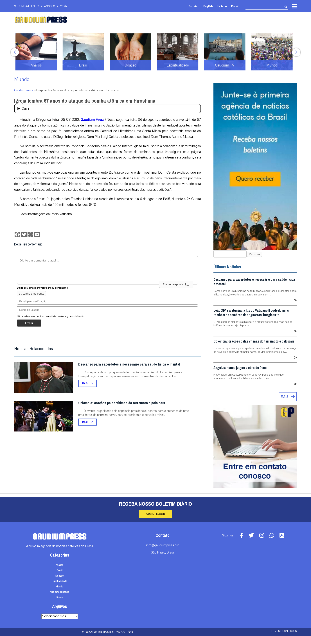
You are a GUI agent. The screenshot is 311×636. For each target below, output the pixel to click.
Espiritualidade (59, 581)
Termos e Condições (283, 631)
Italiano (222, 6)
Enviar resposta (173, 284)
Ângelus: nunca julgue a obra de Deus (240, 368)
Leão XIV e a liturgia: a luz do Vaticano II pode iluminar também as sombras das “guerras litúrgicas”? (251, 312)
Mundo (21, 79)
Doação (59, 575)
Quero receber (155, 514)
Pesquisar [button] (254, 254)
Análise (59, 565)
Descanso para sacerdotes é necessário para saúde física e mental (129, 364)
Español (194, 6)
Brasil (59, 570)
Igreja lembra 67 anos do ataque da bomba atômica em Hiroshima (85, 101)
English (208, 6)
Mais (85, 383)
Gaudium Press (92, 119)
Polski (235, 6)
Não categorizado (59, 592)
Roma (60, 597)
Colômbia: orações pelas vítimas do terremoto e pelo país (121, 403)
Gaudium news (23, 90)
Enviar (29, 323)
